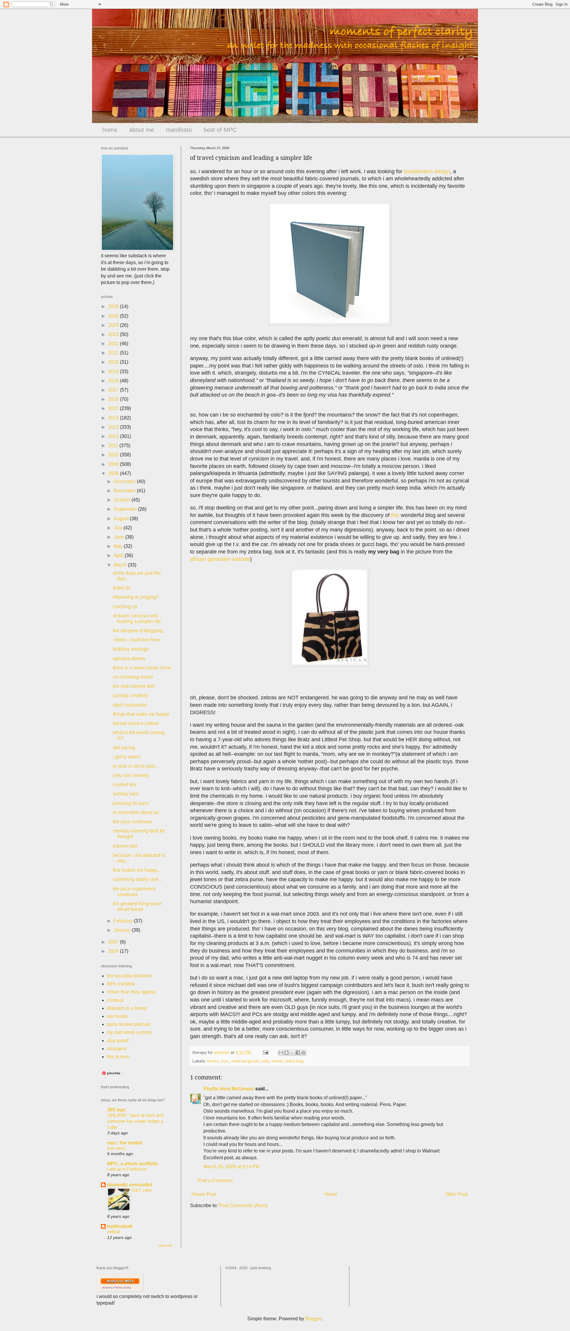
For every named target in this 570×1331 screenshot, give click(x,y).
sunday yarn (126, 793)
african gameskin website (220, 559)
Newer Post (203, 1194)
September (126, 509)
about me (141, 130)
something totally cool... (137, 879)
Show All (165, 1246)
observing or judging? (136, 597)
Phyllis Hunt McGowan (228, 1088)
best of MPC (220, 130)
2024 (114, 325)
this (395, 515)
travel (277, 1061)
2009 (114, 464)
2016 (114, 399)
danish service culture (136, 723)
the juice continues (132, 821)
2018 (114, 380)
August (122, 518)
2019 (114, 371)
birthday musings (131, 649)
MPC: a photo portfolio (132, 1163)
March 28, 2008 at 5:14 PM (231, 1166)
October (123, 499)
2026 (114, 306)
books (212, 1061)
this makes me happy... (137, 870)
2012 (114, 436)
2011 (113, 445)
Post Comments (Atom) (243, 1205)
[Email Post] (265, 1052)
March (121, 564)
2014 (114, 417)
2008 (114, 473)
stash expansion (130, 704)
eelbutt (113, 1231)
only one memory (131, 775)
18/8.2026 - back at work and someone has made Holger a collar (135, 1121)
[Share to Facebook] (298, 1053)
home (109, 130)
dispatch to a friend (127, 1008)
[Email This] (281, 1053)
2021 (114, 352)
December (125, 481)
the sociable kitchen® (129, 975)
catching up (125, 606)
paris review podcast (128, 1024)
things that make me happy (141, 714)
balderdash (120, 1226)
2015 (114, 408)
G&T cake (142, 1190)
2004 (114, 951)
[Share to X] (292, 1053)
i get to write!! (126, 756)
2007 (114, 941)
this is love (118, 1056)
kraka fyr (122, 587)
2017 (114, 389)
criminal (115, 1000)
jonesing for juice (131, 803)
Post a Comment (214, 1180)
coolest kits (124, 784)
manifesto (179, 130)
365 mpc (116, 1109)
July (119, 527)
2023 (114, 334)
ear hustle (117, 1016)
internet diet (125, 846)
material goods (245, 1061)
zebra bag (293, 1061)
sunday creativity (130, 695)
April (119, 555)
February (124, 920)
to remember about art (136, 812)
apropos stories (129, 658)
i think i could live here (136, 639)
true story (116, 1148)
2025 (114, 315)
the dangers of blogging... (139, 630)
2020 (114, 362)
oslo (265, 1061)
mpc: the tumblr (124, 1142)
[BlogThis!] (286, 1053)
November (125, 490)
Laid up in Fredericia (126, 1168)
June (119, 537)
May (119, 546)
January (123, 930)
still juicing (124, 747)
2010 (114, 454)
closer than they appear (131, 991)
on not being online (133, 676)
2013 (114, 427)
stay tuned (118, 1040)
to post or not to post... (136, 766)
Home (330, 1194)
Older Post (456, 1194)
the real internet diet (133, 686)
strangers (116, 1048)
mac (225, 1061)
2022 (114, 343)
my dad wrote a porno (129, 1032)
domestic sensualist (129, 1184)
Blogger (313, 1318)
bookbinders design (427, 171)
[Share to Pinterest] (303, 1053)
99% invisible (121, 983)
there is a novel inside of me (142, 667)
